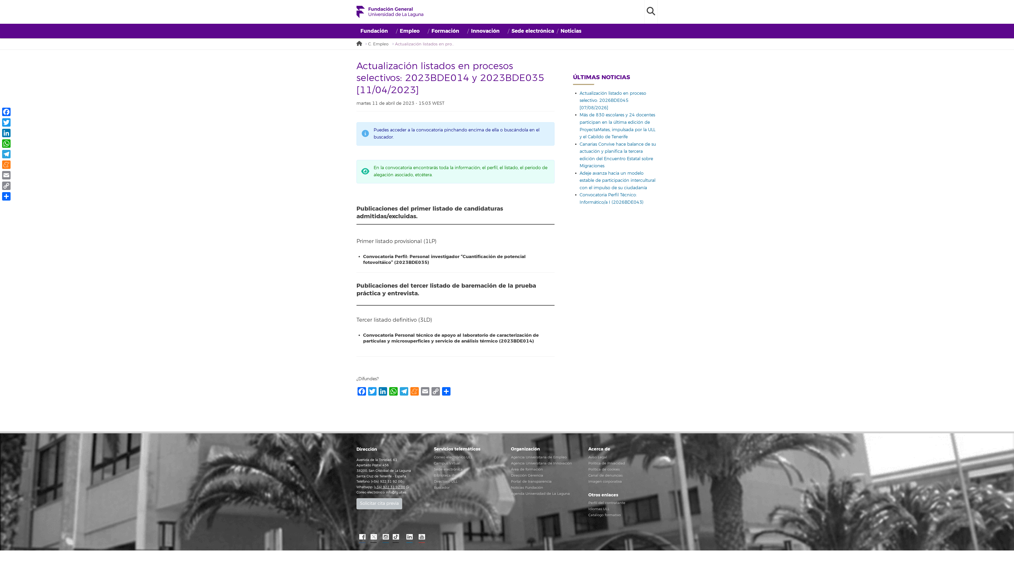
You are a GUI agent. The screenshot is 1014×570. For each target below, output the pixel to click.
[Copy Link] (6, 185)
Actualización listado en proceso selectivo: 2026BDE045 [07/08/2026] (613, 101)
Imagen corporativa (605, 481)
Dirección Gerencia (527, 475)
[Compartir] (6, 196)
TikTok (397, 537)
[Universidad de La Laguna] (360, 44)
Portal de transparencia (531, 481)
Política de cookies (604, 469)
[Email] (6, 175)
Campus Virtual (447, 463)
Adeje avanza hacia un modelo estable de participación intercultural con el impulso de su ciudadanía (617, 181)
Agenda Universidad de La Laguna (540, 494)
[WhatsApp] (6, 143)
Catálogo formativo (604, 515)
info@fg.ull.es (396, 493)
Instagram (385, 537)
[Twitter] (6, 122)
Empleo (410, 31)
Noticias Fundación (527, 488)
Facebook (361, 537)
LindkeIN (409, 537)
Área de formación (527, 469)
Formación (445, 31)
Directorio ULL (446, 481)
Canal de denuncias (605, 475)
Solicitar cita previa (379, 503)
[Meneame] (6, 164)
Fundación (374, 31)
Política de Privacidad (606, 463)
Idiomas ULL (598, 509)
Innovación (485, 31)
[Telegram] (6, 154)
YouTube (421, 537)
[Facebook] (6, 112)
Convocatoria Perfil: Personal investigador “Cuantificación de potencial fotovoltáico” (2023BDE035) (444, 259)
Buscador (442, 488)
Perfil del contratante (606, 503)
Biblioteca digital (448, 475)
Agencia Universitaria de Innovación (541, 463)
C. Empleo (378, 44)
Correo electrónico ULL (453, 457)
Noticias (571, 31)
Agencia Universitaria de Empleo (539, 457)
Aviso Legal (597, 457)
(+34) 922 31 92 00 (389, 487)
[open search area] (651, 12)
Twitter (373, 537)
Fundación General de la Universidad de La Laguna (389, 12)
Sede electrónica (532, 31)
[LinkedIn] (6, 133)
